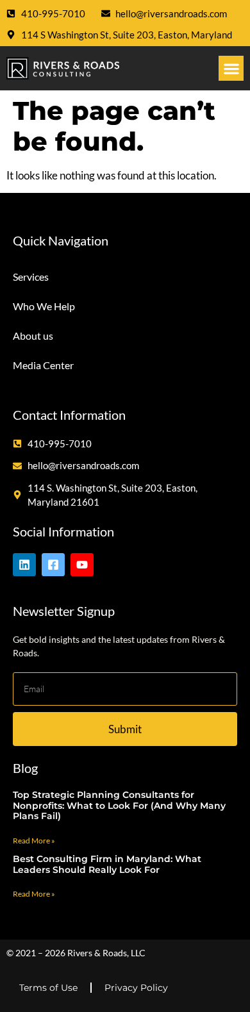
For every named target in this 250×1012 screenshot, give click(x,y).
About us (33, 335)
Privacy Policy (136, 987)
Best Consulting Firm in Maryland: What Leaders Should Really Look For (107, 864)
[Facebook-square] (53, 564)
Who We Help (44, 306)
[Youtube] (82, 564)
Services (31, 276)
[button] (231, 68)
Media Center (43, 365)
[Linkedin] (24, 564)
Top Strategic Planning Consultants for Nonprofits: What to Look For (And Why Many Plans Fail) (119, 805)
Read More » (34, 840)
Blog (25, 768)
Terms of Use (48, 987)
